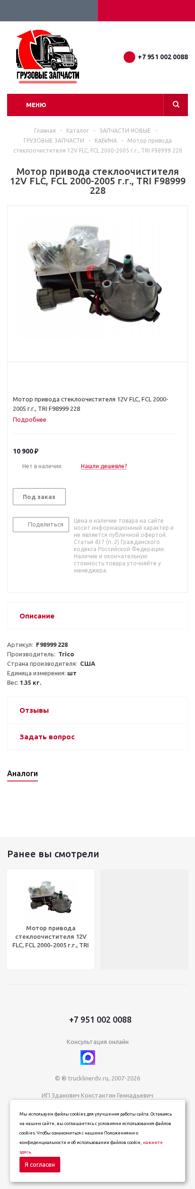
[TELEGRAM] (107, 1057)
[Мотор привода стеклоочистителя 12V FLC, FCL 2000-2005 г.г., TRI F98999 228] (97, 279)
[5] (53, 378)
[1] (17, 378)
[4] (44, 378)
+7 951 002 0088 (163, 57)
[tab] (33, 419)
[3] (35, 378)
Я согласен (40, 1164)
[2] (26, 378)
